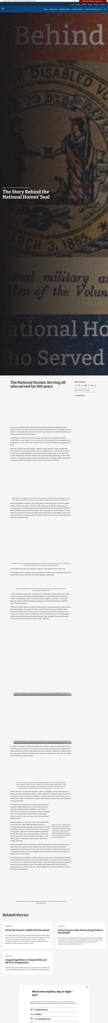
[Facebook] (75, 385)
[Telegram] (91, 385)
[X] (79, 385)
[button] (104, 9)
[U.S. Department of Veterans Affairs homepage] (13, 9)
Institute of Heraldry (27, 827)
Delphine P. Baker (25, 458)
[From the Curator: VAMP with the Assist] (28, 934)
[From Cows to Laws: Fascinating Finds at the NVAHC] (80, 934)
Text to (35, 1014)
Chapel (54, 609)
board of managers (37, 601)
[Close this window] (87, 986)
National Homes (22, 603)
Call (41, 1009)
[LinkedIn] (85, 385)
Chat (42, 1019)
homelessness (14, 443)
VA (53, 575)
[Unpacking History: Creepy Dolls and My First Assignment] (28, 961)
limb (48, 432)
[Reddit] (82, 385)
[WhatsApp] (88, 385)
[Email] (94, 385)
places (32, 449)
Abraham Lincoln (33, 508)
